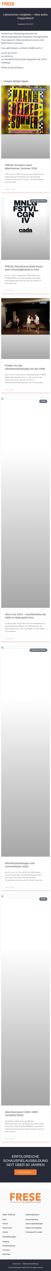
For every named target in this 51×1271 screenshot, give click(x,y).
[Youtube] (25, 1208)
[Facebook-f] (19, 1208)
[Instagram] (32, 1208)
